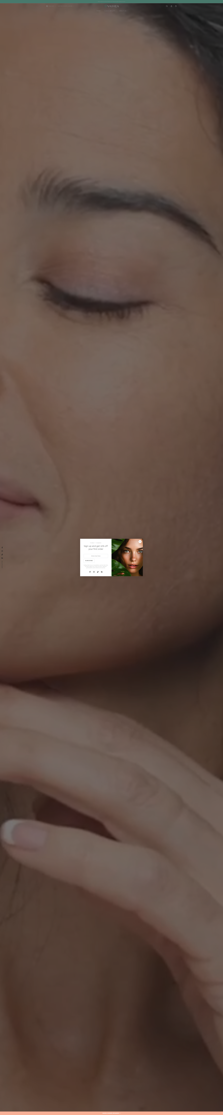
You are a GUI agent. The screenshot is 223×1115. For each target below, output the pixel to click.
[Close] (140, 541)
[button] (111, 1113)
